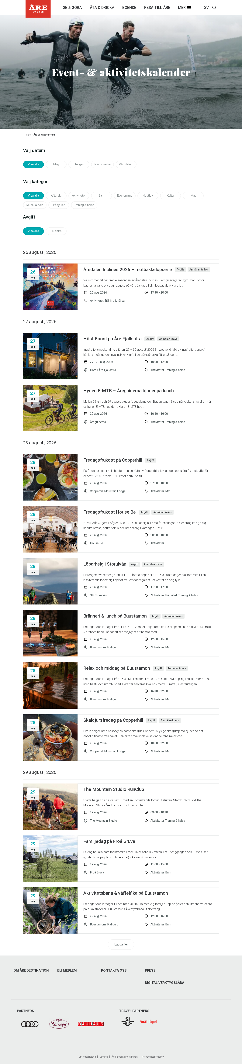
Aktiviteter (79, 195)
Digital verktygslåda (164, 982)
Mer (182, 7)
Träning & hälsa (84, 205)
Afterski (56, 195)
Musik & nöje (34, 205)
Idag (56, 164)
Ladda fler (121, 944)
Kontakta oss (114, 970)
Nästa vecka (102, 164)
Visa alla (33, 164)
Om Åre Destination (31, 970)
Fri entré (56, 231)
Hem (28, 134)
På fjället (59, 205)
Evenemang (124, 195)
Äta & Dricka (102, 7)
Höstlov (148, 195)
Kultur (170, 195)
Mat (193, 195)
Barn (101, 195)
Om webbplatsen (87, 1056)
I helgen (79, 164)
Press (150, 970)
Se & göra (72, 7)
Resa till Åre (157, 7)
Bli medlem (67, 970)
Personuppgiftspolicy (153, 1056)
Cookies (103, 1056)
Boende (129, 7)
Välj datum (126, 164)
